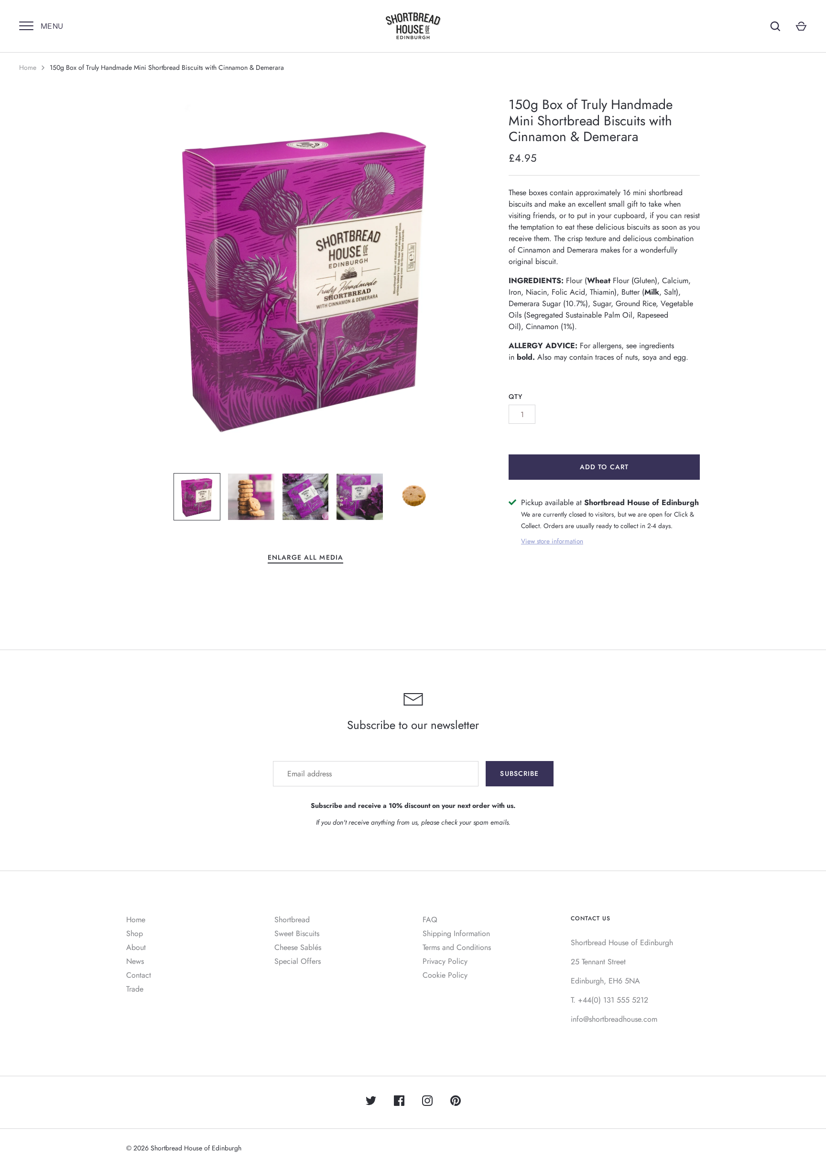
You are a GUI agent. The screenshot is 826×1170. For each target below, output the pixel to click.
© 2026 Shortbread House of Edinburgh (183, 1148)
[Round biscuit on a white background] (414, 496)
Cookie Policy (445, 975)
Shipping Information (456, 933)
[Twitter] (371, 1102)
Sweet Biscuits (296, 933)
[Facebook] (399, 1102)
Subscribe (519, 773)
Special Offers (297, 961)
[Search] (775, 26)
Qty (515, 396)
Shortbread (292, 919)
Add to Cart (604, 467)
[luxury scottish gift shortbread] (305, 496)
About (136, 947)
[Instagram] (427, 1102)
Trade (134, 988)
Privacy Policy (445, 961)
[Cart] (801, 26)
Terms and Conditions (457, 947)
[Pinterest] (455, 1102)
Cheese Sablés (297, 947)
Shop (134, 933)
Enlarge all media (305, 557)
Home (27, 67)
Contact (138, 975)
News (135, 961)
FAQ (430, 919)
